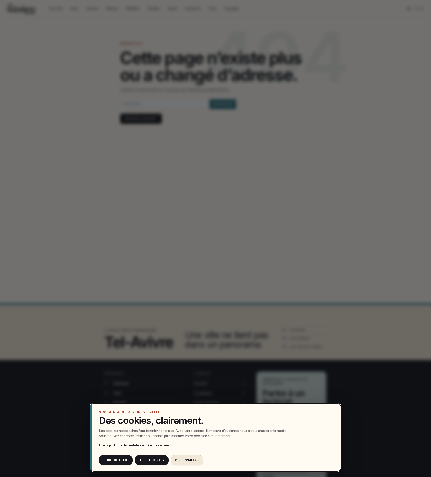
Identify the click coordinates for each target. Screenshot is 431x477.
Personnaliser (187, 460)
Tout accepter (151, 460)
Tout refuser (116, 460)
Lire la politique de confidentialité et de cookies (134, 445)
